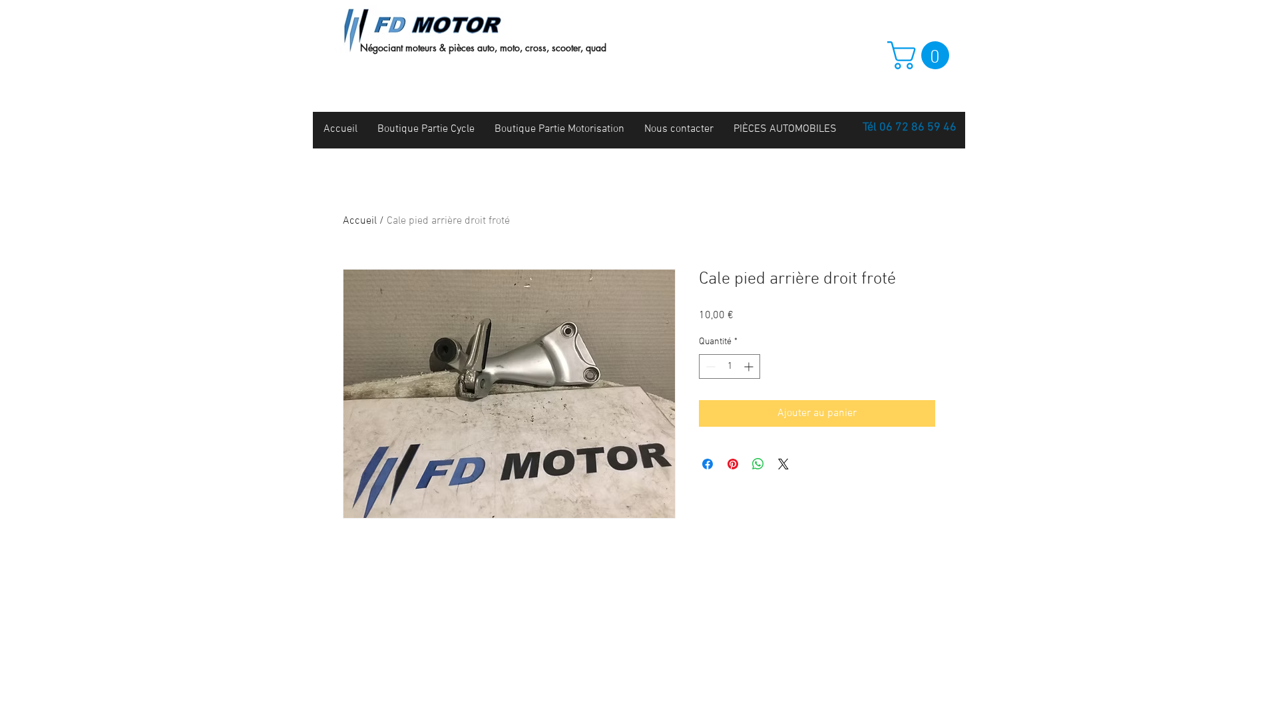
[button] (921, 55)
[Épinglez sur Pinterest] (733, 464)
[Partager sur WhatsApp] (758, 464)
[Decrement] (709, 366)
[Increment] (750, 366)
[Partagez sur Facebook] (708, 464)
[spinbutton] (730, 366)
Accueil (360, 221)
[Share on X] (783, 464)
